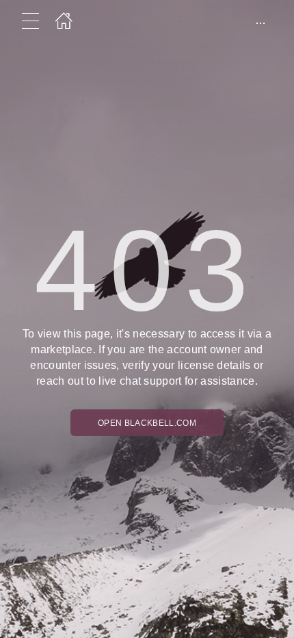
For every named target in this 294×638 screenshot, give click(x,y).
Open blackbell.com (147, 423)
